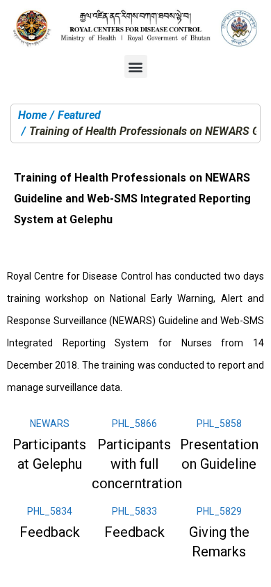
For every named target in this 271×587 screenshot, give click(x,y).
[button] (135, 66)
